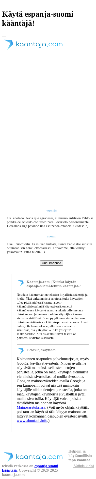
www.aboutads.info (32, 420)
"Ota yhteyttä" (61, 330)
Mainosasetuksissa (31, 407)
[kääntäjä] (35, 50)
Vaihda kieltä (83, 466)
